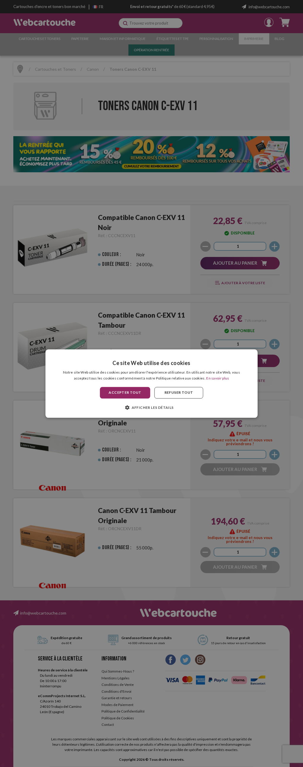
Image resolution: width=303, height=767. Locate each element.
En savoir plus (217, 378)
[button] (151, 407)
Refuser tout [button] (179, 392)
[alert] (151, 383)
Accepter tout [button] (125, 392)
